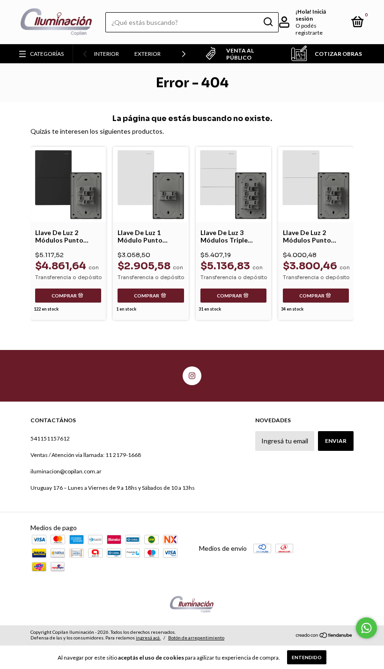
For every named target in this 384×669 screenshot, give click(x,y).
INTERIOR (106, 53)
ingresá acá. (148, 637)
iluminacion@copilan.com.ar (66, 471)
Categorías (47, 53)
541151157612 (50, 438)
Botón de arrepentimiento (196, 637)
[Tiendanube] (324, 636)
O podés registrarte (309, 29)
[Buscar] (267, 22)
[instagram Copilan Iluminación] (192, 375)
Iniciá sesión (310, 15)
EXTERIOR (147, 53)
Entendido (307, 657)
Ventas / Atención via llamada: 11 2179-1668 (85, 454)
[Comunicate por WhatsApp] (366, 628)
